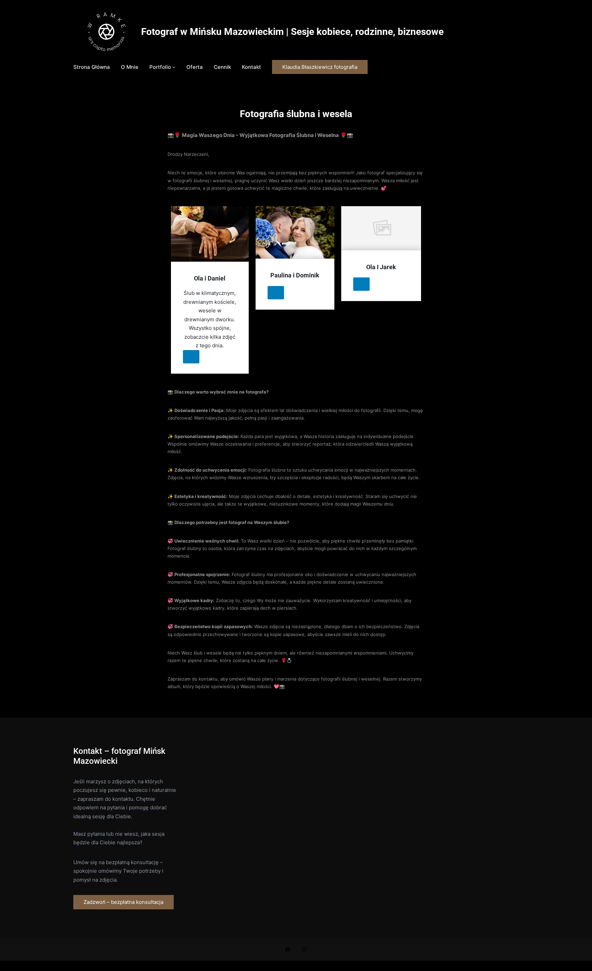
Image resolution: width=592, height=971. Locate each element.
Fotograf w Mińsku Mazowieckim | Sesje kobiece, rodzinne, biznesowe (292, 31)
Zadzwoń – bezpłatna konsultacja (123, 902)
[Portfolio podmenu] (173, 67)
